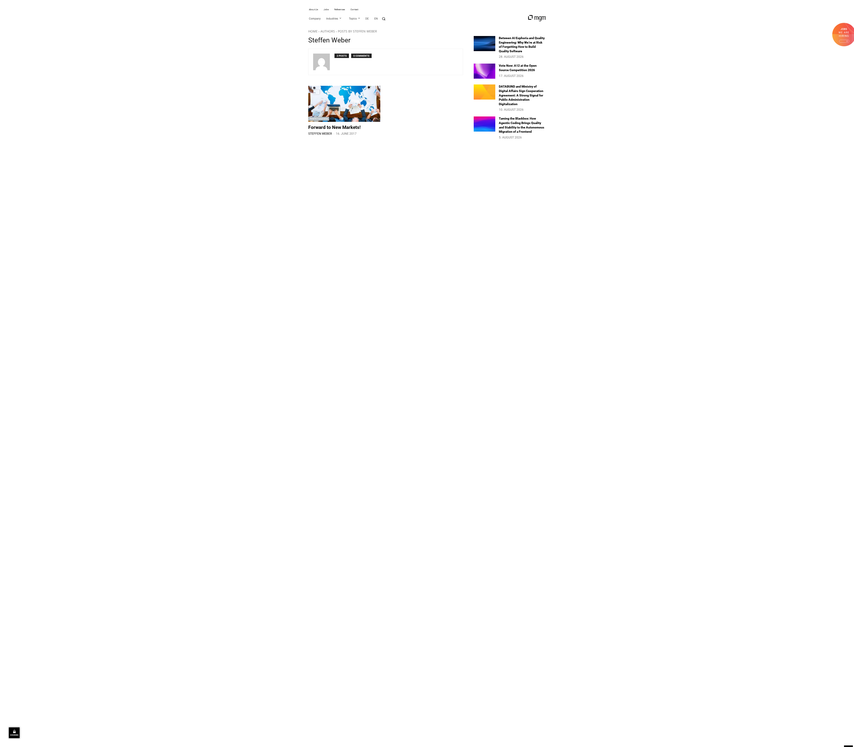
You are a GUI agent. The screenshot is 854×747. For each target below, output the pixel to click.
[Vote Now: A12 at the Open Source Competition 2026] (484, 71)
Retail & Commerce (319, 118)
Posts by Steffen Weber (357, 31)
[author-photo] (323, 62)
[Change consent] (14, 732)
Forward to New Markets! (334, 127)
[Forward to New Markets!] (344, 104)
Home (313, 31)
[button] (383, 18)
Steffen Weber (320, 133)
